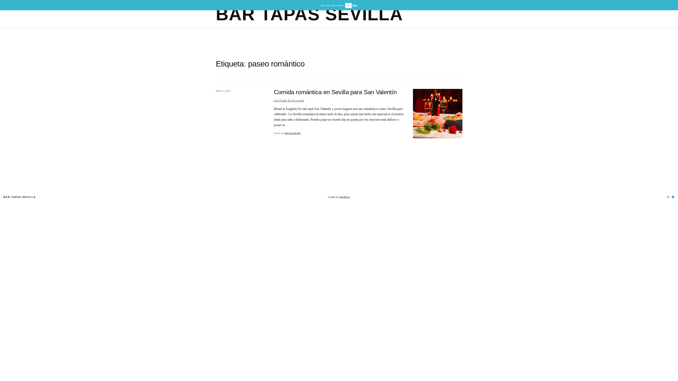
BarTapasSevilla (293, 133)
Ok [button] (348, 5)
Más (354, 5)
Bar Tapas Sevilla (309, 14)
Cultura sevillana (289, 100)
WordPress (345, 197)
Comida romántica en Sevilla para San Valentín (335, 92)
